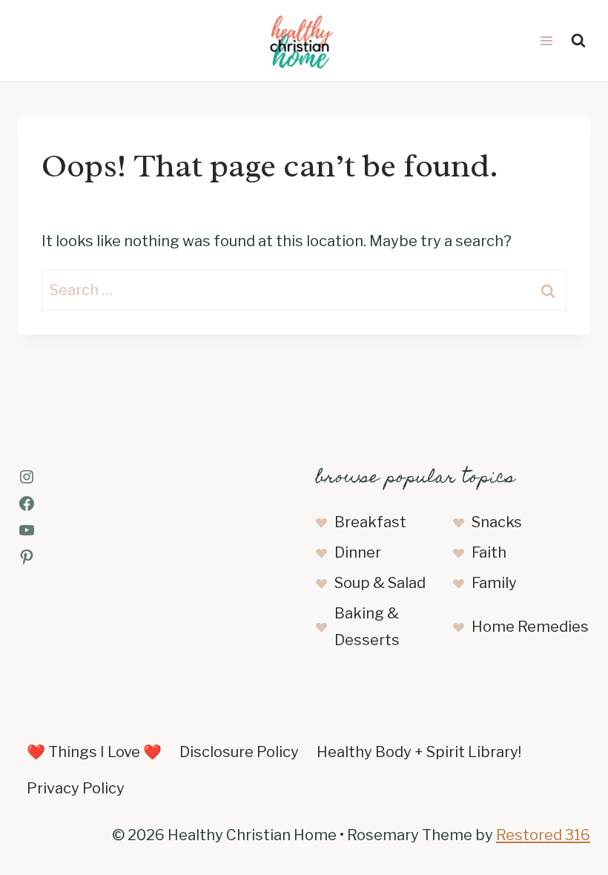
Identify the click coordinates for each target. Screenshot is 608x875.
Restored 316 (543, 835)
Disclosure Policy (239, 752)
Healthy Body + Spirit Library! (419, 752)
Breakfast (370, 522)
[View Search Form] (578, 41)
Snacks (497, 522)
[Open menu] (546, 40)
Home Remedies (530, 626)
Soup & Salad (380, 583)
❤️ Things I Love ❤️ (94, 752)
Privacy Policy (76, 788)
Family (494, 583)
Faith (489, 552)
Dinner (357, 552)
